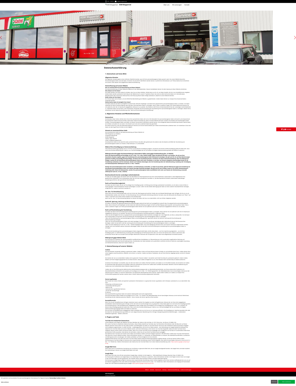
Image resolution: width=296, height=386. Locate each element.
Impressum (158, 369)
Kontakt (152, 369)
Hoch (147, 369)
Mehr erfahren (5, 382)
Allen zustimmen (286, 382)
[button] (1, 37)
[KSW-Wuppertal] (112, 5)
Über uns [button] (166, 5)
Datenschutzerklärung (173, 369)
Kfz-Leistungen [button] (177, 5)
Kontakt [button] (186, 5)
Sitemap (164, 369)
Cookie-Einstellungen (185, 369)
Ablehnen (274, 381)
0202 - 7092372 (110, 1)
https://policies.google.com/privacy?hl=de (143, 363)
